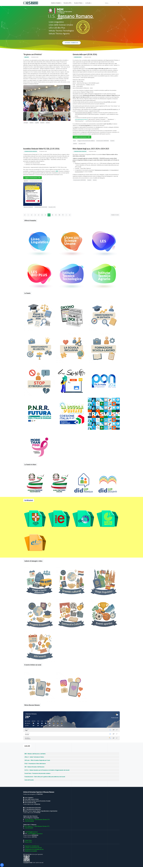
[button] (56, 2)
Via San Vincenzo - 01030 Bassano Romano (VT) (37, 819)
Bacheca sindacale (28, 207)
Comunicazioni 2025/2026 (102, 140)
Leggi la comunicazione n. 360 (82, 137)
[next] (67, 116)
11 (62, 215)
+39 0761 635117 (29, 828)
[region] (71, 28)
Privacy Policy (28, 842)
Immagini (26, 57)
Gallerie (31, 122)
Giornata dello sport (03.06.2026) (85, 54)
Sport (74, 140)
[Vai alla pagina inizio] (24, 214)
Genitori (48, 122)
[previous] (26, 116)
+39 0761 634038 (29, 821)
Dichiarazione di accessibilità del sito (34, 849)
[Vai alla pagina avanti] (66, 214)
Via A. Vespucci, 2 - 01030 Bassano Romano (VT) (36, 826)
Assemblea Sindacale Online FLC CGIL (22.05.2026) (41, 148)
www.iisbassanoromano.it (81, 119)
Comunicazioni (77, 57)
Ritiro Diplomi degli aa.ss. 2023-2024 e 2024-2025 (91, 148)
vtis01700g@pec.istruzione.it (35, 833)
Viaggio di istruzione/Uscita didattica (86, 140)
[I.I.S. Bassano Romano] (34, 2)
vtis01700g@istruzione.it (31, 832)
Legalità (37, 122)
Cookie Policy (28, 840)
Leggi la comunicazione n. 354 (32, 177)
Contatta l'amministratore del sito (33, 847)
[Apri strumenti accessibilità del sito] (2, 865)
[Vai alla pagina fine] (69, 214)
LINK (56, 171)
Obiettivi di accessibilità (31, 851)
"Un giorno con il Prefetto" (32, 54)
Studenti (42, 122)
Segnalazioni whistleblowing (32, 846)
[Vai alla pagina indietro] (28, 214)
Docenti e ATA (82, 143)
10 (59, 215)
